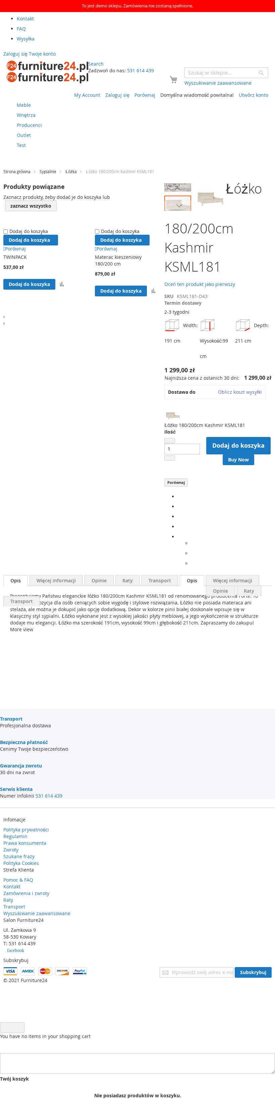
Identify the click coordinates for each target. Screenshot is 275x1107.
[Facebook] (179, 496)
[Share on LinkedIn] (179, 516)
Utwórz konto (253, 95)
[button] (177, 188)
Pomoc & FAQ (18, 880)
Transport (160, 580)
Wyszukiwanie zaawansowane (36, 913)
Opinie (99, 580)
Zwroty (10, 849)
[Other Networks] (179, 536)
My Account (87, 95)
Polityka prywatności (26, 829)
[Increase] (169, 458)
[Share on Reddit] (193, 563)
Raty (127, 580)
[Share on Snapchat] (193, 553)
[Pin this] (179, 526)
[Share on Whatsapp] (193, 543)
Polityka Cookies (21, 863)
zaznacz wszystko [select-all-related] (30, 206)
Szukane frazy (19, 856)
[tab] (15, 580)
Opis (15, 580)
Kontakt (11, 886)
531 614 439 (140, 70)
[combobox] (226, 72)
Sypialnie (48, 171)
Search (96, 64)
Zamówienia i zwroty (26, 893)
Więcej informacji (56, 580)
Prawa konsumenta (24, 843)
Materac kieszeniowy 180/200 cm (118, 260)
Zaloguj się (117, 95)
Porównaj (176, 482)
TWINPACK (15, 257)
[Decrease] (169, 440)
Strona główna (17, 171)
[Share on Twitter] (179, 506)
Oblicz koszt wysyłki (240, 392)
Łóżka (71, 171)
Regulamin (15, 836)
